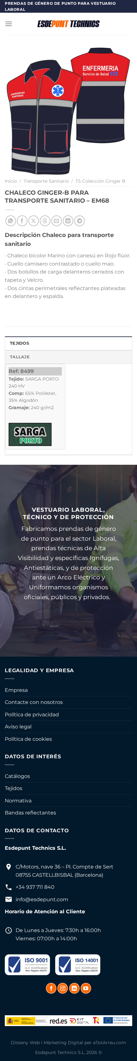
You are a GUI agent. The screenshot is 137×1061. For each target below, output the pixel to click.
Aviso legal (18, 727)
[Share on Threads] (45, 220)
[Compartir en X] (33, 220)
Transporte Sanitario (46, 181)
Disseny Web (25, 1042)
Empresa (16, 690)
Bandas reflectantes (30, 813)
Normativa (18, 801)
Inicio (11, 181)
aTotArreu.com (109, 1042)
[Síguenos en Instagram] (62, 988)
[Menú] (8, 23)
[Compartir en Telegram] (79, 220)
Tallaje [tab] (20, 357)
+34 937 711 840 (35, 887)
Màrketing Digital (63, 1042)
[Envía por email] (56, 220)
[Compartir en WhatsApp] (10, 220)
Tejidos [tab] (19, 343)
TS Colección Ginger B (101, 181)
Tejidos (13, 788)
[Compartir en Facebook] (22, 220)
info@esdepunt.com (42, 899)
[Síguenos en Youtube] (86, 988)
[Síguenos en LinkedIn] (74, 988)
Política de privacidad (32, 715)
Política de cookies (28, 739)
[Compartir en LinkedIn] (68, 220)
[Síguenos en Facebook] (51, 988)
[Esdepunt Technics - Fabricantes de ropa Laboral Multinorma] (68, 24)
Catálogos (17, 776)
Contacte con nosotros (34, 702)
